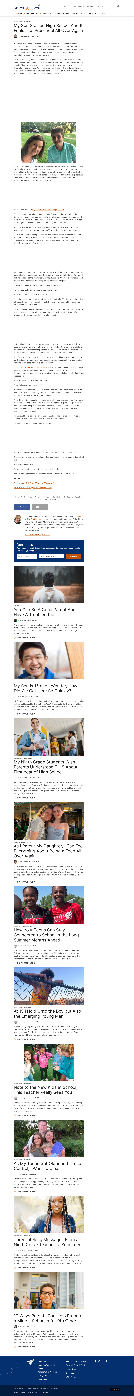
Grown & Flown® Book (75, 1365)
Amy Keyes (23, 945)
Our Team (70, 1373)
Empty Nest (42, 1380)
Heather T (23, 1326)
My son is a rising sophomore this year (30, 367)
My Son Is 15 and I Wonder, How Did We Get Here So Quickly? (45, 688)
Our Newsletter (79, 6)
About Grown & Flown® (76, 1361)
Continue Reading (26, 638)
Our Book (90, 6)
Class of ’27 (47, 13)
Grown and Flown (27, 7)
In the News (71, 1369)
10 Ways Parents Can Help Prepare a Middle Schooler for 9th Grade (48, 1318)
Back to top (114, 1389)
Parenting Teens (32, 13)
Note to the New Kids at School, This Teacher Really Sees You (45, 1090)
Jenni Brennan (24, 696)
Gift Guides (99, 13)
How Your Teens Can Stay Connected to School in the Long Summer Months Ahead (46, 934)
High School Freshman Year (23, 21)
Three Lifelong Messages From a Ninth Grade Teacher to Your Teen (47, 1242)
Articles (23, 497)
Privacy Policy (55, 1388)
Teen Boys (17, 605)
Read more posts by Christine (37, 534)
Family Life (19, 13)
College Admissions (61, 13)
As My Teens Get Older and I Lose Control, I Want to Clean (47, 1166)
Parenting (41, 1361)
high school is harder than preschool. (48, 209)
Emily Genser (23, 1174)
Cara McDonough (25, 861)
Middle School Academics (23, 926)
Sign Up (73, 556)
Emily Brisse (23, 777)
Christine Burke (24, 36)
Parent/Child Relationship (23, 842)
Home (17, 497)
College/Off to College (82, 13)
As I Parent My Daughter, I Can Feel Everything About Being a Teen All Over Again (49, 850)
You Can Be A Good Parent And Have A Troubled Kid (45, 612)
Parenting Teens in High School (38, 497)
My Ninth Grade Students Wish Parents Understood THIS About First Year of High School (45, 766)
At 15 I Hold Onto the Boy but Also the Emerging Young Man (47, 1014)
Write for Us (71, 1377)
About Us (67, 6)
